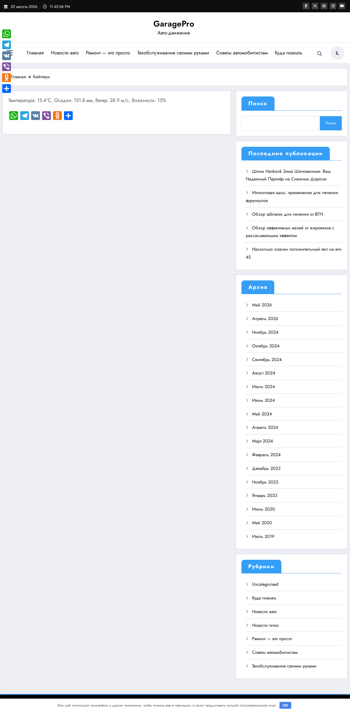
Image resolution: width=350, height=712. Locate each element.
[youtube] (342, 6)
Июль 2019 (263, 536)
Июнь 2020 (263, 509)
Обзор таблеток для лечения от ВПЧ (287, 214)
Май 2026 (262, 305)
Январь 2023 (264, 495)
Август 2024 (263, 373)
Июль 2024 (263, 386)
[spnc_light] (337, 53)
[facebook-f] (306, 6)
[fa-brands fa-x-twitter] (315, 6)
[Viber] (6, 66)
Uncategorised (265, 584)
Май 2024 (262, 414)
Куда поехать (288, 52)
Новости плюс (265, 625)
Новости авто (65, 52)
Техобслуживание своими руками (173, 52)
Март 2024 (262, 441)
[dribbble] (324, 6)
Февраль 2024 (266, 455)
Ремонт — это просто (108, 52)
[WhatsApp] (6, 33)
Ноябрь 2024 (265, 332)
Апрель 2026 (265, 318)
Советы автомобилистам (242, 52)
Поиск (258, 103)
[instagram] (333, 6)
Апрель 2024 (265, 427)
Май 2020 (262, 523)
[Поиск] (319, 54)
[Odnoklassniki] (6, 77)
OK (285, 705)
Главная (35, 52)
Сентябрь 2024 (267, 359)
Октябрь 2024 (265, 346)
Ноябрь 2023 (265, 482)
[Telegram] (6, 44)
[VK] (6, 55)
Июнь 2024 (263, 400)
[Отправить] (6, 88)
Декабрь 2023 (266, 468)
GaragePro (173, 24)
